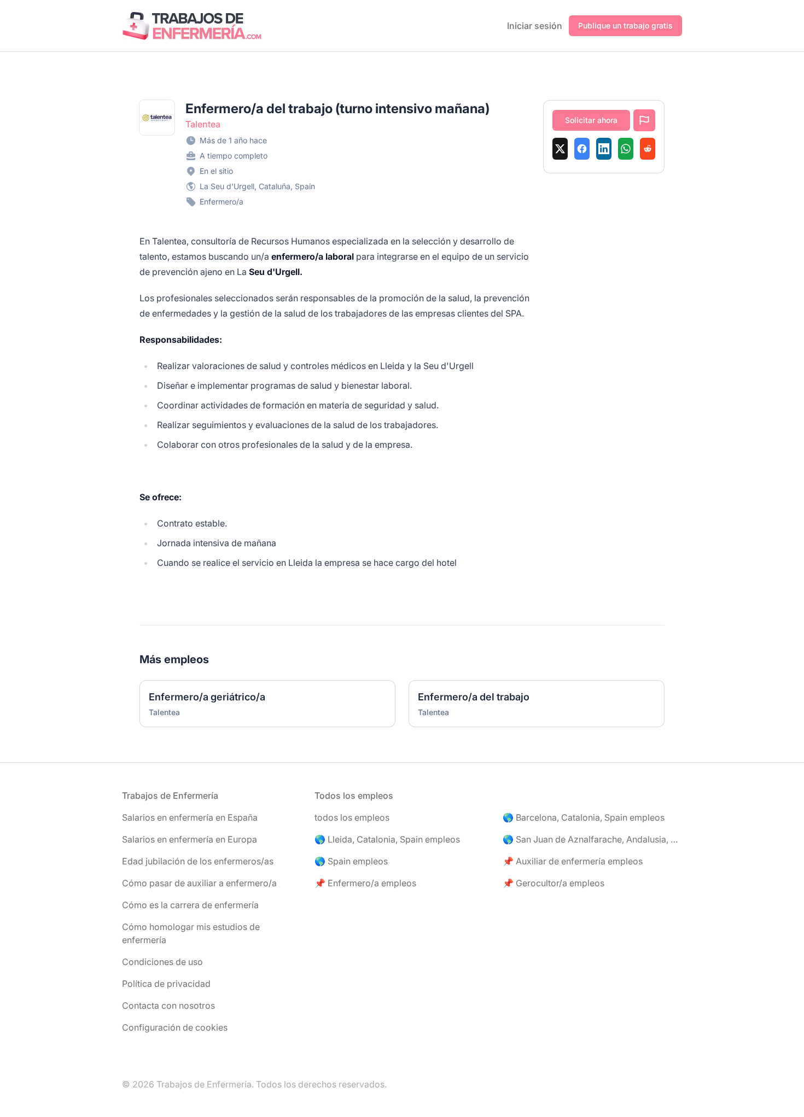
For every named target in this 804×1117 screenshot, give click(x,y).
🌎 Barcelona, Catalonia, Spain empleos (584, 817)
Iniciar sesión (534, 25)
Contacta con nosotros (168, 1005)
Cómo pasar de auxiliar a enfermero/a (199, 883)
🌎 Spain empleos (351, 861)
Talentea (202, 124)
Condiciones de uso (162, 961)
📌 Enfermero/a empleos (365, 883)
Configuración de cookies (175, 1027)
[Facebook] (582, 149)
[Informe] (644, 120)
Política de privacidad (166, 983)
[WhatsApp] (625, 149)
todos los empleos (351, 817)
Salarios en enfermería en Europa (189, 839)
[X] (560, 149)
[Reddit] (647, 149)
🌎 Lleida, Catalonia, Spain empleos (387, 839)
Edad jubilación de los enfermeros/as (197, 861)
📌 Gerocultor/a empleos (553, 883)
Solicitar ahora (591, 120)
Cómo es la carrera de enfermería (190, 904)
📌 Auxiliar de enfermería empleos (573, 861)
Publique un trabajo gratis (625, 25)
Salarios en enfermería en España (190, 817)
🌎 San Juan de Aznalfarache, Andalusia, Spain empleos (592, 839)
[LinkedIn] (603, 149)
